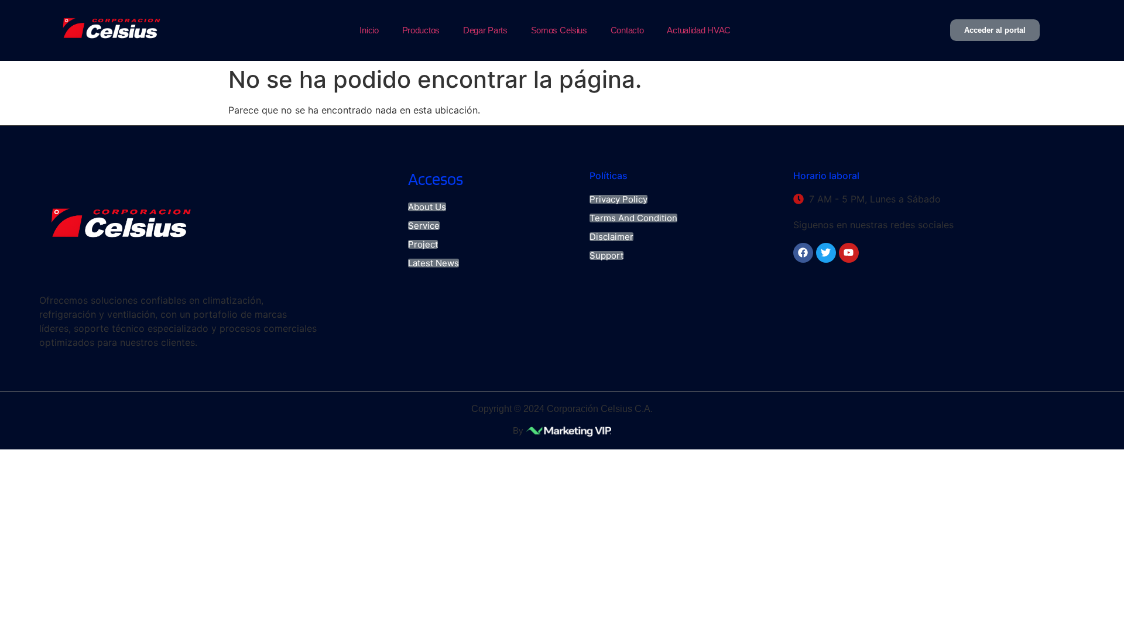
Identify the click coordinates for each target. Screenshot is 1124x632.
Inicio (368, 30)
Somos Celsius (559, 30)
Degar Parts (485, 30)
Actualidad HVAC (699, 30)
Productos (421, 30)
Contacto (627, 30)
